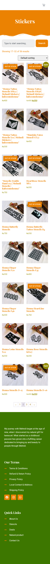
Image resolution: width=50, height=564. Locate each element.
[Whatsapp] (20, 497)
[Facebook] (7, 497)
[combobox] (18, 43)
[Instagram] (13, 497)
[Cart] (43, 5)
